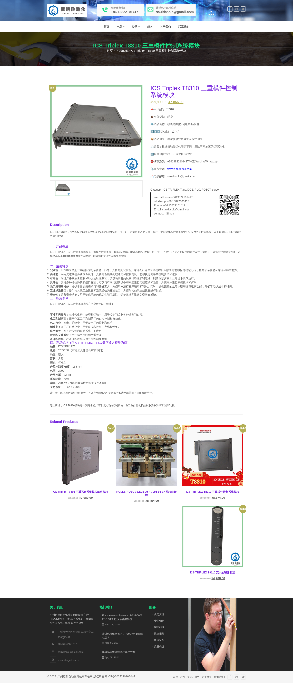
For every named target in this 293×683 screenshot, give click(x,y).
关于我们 (165, 26)
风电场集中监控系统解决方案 (118, 652)
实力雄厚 (159, 627)
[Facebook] (229, 9)
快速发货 (159, 640)
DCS (190, 189)
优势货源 (159, 614)
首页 (106, 26)
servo (215, 189)
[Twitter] (243, 9)
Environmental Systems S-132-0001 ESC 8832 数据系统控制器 (122, 617)
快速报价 (159, 633)
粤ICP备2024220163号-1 (120, 676)
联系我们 (183, 26)
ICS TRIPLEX (171, 189)
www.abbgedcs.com (179, 169)
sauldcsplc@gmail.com (71, 651)
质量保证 (159, 646)
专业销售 (159, 620)
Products (122, 50)
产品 (120, 26)
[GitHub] (236, 9)
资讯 (135, 26)
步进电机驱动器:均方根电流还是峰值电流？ (122, 635)
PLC (197, 189)
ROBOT (206, 189)
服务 (150, 26)
